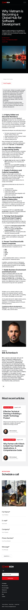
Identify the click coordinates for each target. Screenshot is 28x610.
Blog (3, 594)
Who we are (4, 592)
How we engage (5, 587)
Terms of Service (5, 604)
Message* (5, 547)
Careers (3, 596)
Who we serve (5, 585)
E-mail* (4, 521)
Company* (6, 529)
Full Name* (6, 512)
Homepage (4, 583)
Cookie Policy (16, 604)
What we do (4, 589)
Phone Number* (8, 538)
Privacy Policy (11, 604)
